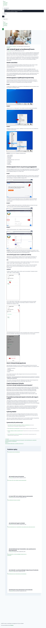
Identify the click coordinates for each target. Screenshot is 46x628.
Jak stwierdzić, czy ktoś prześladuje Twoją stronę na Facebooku (23, 570)
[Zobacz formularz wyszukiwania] (3, 16)
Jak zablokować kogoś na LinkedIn (17, 523)
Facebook (8, 47)
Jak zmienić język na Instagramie (13, 428)
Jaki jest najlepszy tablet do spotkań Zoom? (15, 430)
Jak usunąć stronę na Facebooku (16, 476)
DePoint (11, 625)
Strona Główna (6, 8)
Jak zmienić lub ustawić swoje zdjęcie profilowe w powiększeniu (19, 425)
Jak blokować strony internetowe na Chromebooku (20, 589)
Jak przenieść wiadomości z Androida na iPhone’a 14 (14, 443)
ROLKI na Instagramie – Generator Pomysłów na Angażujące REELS (13, 10)
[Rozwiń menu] (3, 29)
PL (6, 19)
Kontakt (5, 13)
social (10, 50)
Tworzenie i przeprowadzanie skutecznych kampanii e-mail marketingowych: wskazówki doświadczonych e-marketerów (20, 440)
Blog (4, 12)
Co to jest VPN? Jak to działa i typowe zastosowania (21, 496)
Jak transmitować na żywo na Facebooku (15, 434)
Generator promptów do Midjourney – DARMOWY (10, 11)
